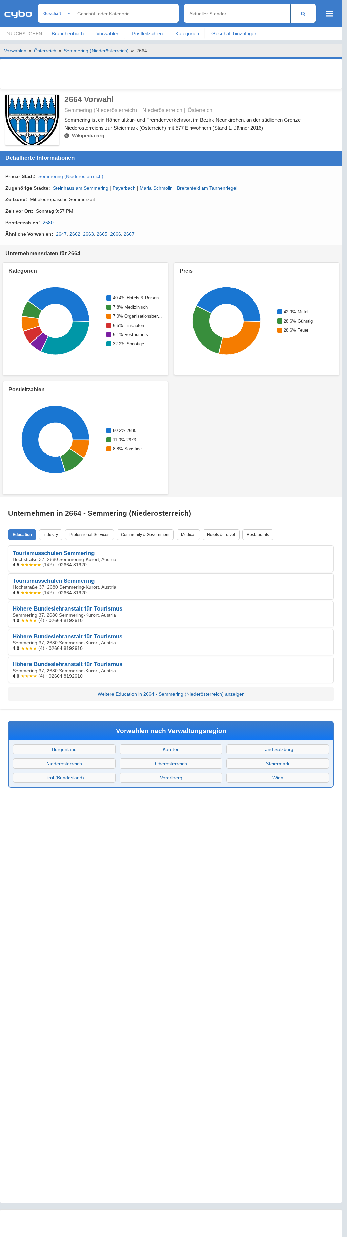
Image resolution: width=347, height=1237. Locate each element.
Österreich (45, 50)
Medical (188, 534)
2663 (88, 234)
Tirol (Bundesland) (64, 777)
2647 (61, 234)
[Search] (303, 13)
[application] (54, 321)
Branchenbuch (68, 33)
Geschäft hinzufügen (234, 33)
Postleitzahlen (147, 33)
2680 (48, 222)
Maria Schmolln (156, 188)
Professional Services (89, 534)
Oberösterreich (171, 763)
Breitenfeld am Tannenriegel (207, 188)
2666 (115, 234)
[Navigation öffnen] (329, 13)
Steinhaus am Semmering (80, 188)
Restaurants (258, 534)
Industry (50, 534)
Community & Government (145, 534)
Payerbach (124, 188)
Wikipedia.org (88, 135)
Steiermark (277, 763)
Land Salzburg (277, 749)
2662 (74, 234)
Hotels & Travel (221, 534)
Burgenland (64, 749)
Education (22, 534)
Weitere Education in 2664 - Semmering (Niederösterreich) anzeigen (171, 694)
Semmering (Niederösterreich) (96, 50)
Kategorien (187, 33)
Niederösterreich (64, 763)
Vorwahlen (107, 33)
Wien (277, 777)
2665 (102, 234)
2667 (129, 234)
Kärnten (171, 749)
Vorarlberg (171, 777)
